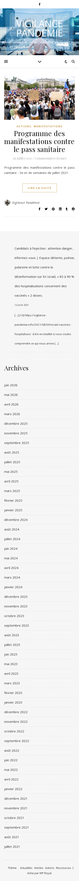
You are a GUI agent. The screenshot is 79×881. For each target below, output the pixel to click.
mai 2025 (11, 471)
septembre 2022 (16, 741)
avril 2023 (11, 673)
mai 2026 (11, 395)
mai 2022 (11, 770)
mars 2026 (12, 414)
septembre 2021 (16, 827)
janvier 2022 (13, 789)
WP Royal (45, 873)
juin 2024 (10, 548)
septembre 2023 (16, 625)
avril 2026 (11, 404)
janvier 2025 (13, 510)
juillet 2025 (12, 462)
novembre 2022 (16, 721)
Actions (24, 126)
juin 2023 (10, 654)
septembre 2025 (16, 443)
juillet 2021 (12, 846)
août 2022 (11, 750)
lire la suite (39, 188)
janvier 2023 (13, 702)
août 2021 (11, 837)
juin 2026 (10, 385)
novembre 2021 (16, 808)
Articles (38, 868)
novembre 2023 (16, 606)
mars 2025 (12, 491)
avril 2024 (11, 568)
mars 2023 (12, 683)
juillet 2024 (12, 539)
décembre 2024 (16, 520)
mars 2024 (12, 577)
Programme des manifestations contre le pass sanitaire (39, 141)
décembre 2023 (16, 596)
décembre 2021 (16, 798)
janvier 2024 (13, 587)
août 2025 (11, 452)
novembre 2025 (16, 433)
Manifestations (48, 126)
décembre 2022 (16, 712)
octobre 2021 (14, 818)
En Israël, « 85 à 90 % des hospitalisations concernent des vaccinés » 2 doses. (44, 285)
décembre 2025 (16, 423)
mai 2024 (11, 558)
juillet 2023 (12, 645)
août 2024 (11, 529)
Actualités (26, 868)
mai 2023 (11, 664)
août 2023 (11, 635)
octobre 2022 (14, 731)
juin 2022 (10, 760)
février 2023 (13, 693)
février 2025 (13, 500)
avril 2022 (11, 779)
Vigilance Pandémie (39, 28)
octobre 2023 (14, 616)
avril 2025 (11, 481)
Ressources (63, 868)
